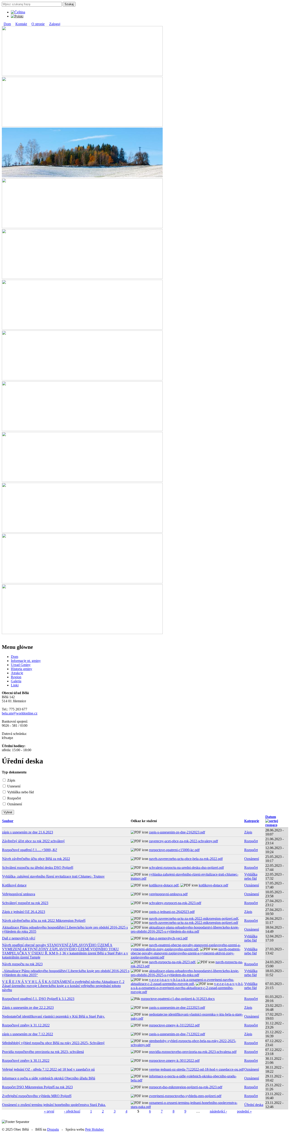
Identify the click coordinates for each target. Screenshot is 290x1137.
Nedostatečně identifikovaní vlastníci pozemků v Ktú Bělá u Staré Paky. (53, 1016)
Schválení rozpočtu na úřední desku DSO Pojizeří (37, 867)
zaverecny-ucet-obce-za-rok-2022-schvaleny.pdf (183, 841)
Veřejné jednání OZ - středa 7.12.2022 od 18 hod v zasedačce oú (48, 1069)
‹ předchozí (72, 1111)
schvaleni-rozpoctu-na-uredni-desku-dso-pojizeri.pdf (186, 867)
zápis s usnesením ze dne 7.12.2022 (27, 1034)
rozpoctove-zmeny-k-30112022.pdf (174, 1060)
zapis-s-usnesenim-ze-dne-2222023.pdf (177, 1007)
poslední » (244, 1111)
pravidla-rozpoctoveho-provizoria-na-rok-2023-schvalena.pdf (193, 1052)
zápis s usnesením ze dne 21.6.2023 (27, 832)
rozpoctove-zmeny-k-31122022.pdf (174, 1025)
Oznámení (14, 804)
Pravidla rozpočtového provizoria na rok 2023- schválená (43, 1052)
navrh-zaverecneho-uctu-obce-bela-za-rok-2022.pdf (186, 859)
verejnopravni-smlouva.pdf (168, 894)
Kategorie (251, 821)
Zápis (11, 780)
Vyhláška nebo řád (20, 792)
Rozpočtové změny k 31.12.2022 (26, 1025)
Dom (7, 24)
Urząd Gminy (21, 665)
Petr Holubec (94, 1129)
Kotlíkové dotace (14, 885)
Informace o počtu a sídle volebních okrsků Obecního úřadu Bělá (48, 1078)
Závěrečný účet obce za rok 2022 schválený (33, 841)
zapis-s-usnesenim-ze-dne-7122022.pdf (177, 1034)
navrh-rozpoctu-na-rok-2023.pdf (172, 962)
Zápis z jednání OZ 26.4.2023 (23, 912)
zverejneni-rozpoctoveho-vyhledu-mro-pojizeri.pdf (185, 1096)
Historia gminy (21, 669)
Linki (15, 685)
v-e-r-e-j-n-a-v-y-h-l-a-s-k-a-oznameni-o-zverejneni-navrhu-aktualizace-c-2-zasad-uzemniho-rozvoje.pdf (182, 982)
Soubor (7, 821)
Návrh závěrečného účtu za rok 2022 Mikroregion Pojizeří (43, 920)
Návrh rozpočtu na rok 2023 (22, 964)
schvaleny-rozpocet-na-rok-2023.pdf (175, 903)
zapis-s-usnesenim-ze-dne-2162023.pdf (177, 832)
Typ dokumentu (14, 772)
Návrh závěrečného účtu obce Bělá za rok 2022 (36, 859)
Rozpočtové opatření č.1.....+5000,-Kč (29, 850)
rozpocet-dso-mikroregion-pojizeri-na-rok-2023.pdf (185, 1087)
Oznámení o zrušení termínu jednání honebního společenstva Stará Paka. (54, 1105)
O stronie (38, 24)
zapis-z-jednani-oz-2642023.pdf (172, 912)
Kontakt (21, 24)
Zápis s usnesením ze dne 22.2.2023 (28, 1007)
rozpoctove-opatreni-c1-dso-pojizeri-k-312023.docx (178, 999)
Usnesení (13, 786)
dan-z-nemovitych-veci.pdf (168, 938)
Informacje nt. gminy (26, 661)
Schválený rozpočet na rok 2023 (25, 903)
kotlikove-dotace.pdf (164, 885)
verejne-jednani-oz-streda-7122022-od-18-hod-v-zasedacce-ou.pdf (196, 1069)
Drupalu (53, 1129)
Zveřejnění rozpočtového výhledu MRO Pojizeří (36, 1096)
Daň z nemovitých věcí (18, 938)
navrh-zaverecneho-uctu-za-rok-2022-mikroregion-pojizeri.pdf (193, 918)
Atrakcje (17, 673)
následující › (218, 1111)
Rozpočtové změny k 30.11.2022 (25, 1060)
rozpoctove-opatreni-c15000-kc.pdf (174, 850)
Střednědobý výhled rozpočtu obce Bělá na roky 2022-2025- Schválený (53, 1043)
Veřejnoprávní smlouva (18, 894)
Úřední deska (253, 1105)
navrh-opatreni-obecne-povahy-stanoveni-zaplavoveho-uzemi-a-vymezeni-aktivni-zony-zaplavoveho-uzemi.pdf (186, 947)
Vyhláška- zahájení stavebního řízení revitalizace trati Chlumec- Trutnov (53, 876)
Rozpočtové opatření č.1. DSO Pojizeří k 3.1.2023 (38, 999)
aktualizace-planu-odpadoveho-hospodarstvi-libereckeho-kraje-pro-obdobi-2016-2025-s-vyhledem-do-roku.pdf (185, 929)
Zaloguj (54, 24)
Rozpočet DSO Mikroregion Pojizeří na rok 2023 (37, 1087)
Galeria (16, 681)
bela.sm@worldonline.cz (19, 713)
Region (16, 677)
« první (49, 1111)
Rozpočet (14, 798)
